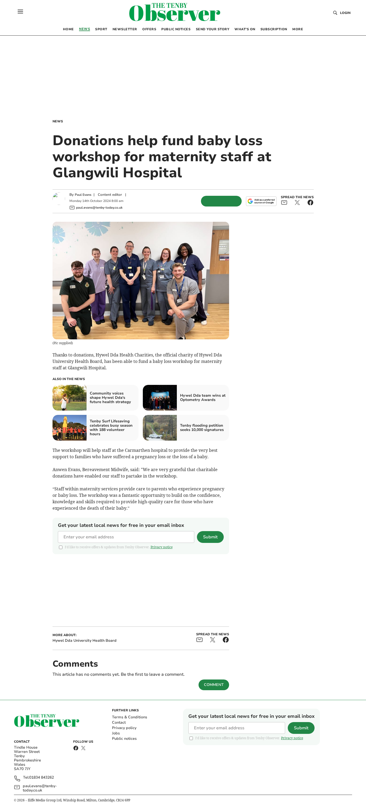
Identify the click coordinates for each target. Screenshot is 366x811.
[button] (20, 11)
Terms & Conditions (129, 717)
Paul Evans (83, 195)
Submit (210, 537)
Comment (214, 684)
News (58, 121)
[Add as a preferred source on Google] (261, 201)
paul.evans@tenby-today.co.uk (40, 788)
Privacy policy (124, 727)
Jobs (116, 733)
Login (345, 13)
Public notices (124, 738)
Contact (119, 722)
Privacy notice (162, 547)
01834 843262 (41, 777)
